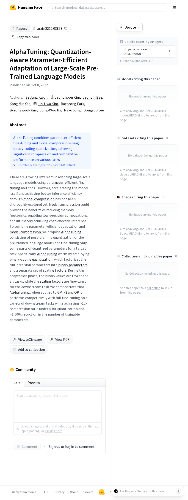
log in (69, 446)
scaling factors (54, 270)
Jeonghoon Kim (67, 97)
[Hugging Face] (102, 492)
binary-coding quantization (31, 259)
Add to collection (31, 349)
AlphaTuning (71, 232)
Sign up (54, 446)
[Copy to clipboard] (65, 28)
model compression (39, 199)
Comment (30, 446)
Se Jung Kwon (36, 97)
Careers (88, 492)
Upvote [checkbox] (131, 27)
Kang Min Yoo (20, 103)
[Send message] (178, 491)
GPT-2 (62, 292)
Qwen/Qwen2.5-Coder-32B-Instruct (54, 165)
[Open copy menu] (43, 37)
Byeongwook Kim (23, 110)
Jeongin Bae (92, 97)
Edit (17, 382)
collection (153, 288)
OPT (77, 292)
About (73, 492)
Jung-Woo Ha (50, 110)
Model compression (64, 204)
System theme (26, 492)
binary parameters (72, 264)
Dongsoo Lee (93, 110)
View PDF (62, 339)
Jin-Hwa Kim (48, 103)
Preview (34, 382)
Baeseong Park (72, 103)
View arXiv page (30, 339)
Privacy (60, 492)
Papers (21, 28)
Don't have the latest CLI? (137, 60)
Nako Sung (72, 110)
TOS (47, 492)
